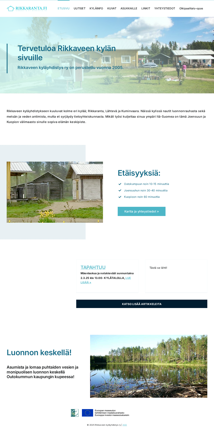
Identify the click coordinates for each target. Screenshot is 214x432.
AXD (125, 425)
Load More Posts (141, 304)
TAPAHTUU (93, 267)
